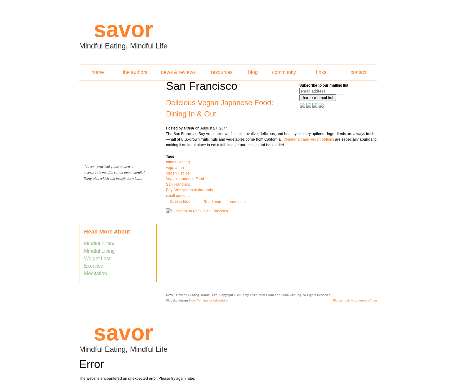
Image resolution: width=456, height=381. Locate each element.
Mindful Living (99, 251)
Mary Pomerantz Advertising (209, 300)
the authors (135, 72)
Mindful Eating (100, 243)
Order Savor (118, 194)
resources (222, 72)
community (284, 72)
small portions (178, 195)
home (98, 72)
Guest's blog (180, 201)
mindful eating (178, 161)
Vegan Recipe (178, 172)
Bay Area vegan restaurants (189, 189)
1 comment (236, 202)
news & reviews (178, 72)
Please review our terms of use (355, 300)
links (321, 72)
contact (358, 72)
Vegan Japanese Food (185, 178)
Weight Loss (97, 258)
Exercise (93, 266)
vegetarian (175, 167)
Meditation (95, 273)
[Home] (228, 30)
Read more (212, 202)
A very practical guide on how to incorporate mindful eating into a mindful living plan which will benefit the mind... (114, 172)
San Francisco (178, 184)
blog (253, 72)
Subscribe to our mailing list (323, 85)
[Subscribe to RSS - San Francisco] (197, 211)
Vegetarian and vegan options (309, 139)
